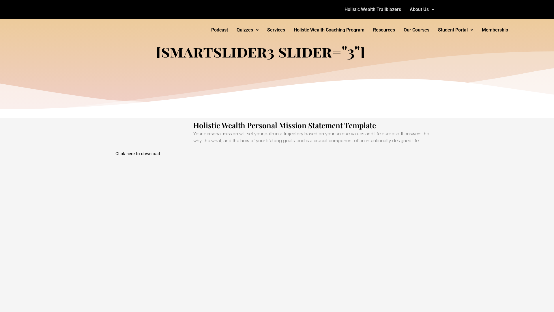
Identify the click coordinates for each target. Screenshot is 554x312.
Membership (495, 30)
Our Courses (416, 30)
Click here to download (137, 153)
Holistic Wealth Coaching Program (329, 30)
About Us (419, 9)
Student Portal (453, 30)
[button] (422, 9)
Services (276, 30)
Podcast (219, 30)
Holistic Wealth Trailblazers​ (373, 9)
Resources (384, 30)
